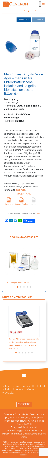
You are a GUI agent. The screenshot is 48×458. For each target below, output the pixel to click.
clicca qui (24, 455)
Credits (24, 437)
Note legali (37, 430)
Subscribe (24, 404)
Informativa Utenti (20, 433)
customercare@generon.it (17, 430)
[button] (17, 287)
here (39, 214)
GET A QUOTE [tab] (38, 19)
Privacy (5, 433)
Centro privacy (37, 433)
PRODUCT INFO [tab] (24, 19)
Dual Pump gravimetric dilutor (17, 283)
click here (20, 190)
